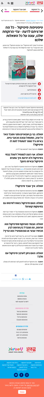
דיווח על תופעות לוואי (22, 301)
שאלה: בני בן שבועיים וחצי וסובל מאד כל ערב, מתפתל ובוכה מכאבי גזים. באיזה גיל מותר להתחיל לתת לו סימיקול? (23, 139)
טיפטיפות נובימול (22, 311)
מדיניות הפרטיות (32, 385)
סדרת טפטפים (22, 326)
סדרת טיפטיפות (22, 308)
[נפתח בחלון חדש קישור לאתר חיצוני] (16, 276)
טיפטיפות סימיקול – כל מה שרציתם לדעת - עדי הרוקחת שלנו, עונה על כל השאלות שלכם (22, 33)
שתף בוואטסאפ (16, 279)
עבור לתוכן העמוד (22, 2)
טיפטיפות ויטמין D (22, 320)
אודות (22, 292)
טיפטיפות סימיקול (22, 314)
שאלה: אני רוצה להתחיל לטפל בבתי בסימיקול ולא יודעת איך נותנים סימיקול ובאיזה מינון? (24, 158)
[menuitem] (25, 10)
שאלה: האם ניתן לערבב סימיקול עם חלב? (24, 254)
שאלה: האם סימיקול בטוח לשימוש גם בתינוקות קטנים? (23, 204)
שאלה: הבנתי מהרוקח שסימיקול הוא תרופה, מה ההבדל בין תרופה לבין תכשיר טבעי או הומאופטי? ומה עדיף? (23, 227)
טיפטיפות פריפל (22, 317)
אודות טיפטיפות (22, 296)
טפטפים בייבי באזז (22, 332)
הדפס (26, 279)
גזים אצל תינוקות (31, 20)
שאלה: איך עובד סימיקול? (29, 186)
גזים (22, 169)
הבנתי (22, 392)
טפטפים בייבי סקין (22, 335)
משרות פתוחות (22, 299)
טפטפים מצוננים (22, 329)
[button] (2, 3)
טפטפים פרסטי (22, 338)
